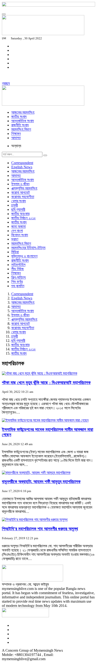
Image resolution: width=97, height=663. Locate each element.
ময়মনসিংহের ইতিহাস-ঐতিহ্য (28, 248)
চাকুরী (14, 205)
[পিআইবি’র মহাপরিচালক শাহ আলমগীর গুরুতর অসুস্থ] (35, 520)
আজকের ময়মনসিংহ (22, 112)
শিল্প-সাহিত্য (18, 277)
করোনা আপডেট (20, 193)
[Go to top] (4, 14)
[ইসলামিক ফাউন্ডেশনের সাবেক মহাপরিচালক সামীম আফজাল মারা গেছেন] (45, 420)
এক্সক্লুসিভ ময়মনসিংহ (24, 188)
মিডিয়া (15, 252)
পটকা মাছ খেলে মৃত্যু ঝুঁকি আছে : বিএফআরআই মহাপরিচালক (46, 382)
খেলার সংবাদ (18, 201)
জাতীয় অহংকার (20, 214)
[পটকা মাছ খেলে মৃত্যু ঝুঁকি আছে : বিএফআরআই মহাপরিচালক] (39, 373)
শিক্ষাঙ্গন (16, 134)
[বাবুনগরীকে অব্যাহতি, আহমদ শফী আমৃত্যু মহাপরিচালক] (36, 473)
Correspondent (22, 163)
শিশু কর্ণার (17, 282)
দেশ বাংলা (17, 231)
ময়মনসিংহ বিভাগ (21, 129)
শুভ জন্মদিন (17, 286)
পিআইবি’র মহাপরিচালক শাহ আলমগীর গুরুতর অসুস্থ (40, 528)
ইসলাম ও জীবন (20, 184)
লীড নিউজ (17, 269)
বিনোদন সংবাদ (19, 235)
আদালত (16, 138)
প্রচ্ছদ (6, 83)
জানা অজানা (18, 226)
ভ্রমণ (14, 239)
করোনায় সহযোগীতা (22, 197)
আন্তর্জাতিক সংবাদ (22, 121)
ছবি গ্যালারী (18, 209)
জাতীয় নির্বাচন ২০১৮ (23, 218)
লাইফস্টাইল (18, 265)
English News (21, 167)
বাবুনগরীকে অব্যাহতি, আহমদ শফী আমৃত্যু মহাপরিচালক (41, 481)
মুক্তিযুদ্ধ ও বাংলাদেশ (24, 256)
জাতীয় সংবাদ (19, 117)
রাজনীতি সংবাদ (20, 125)
